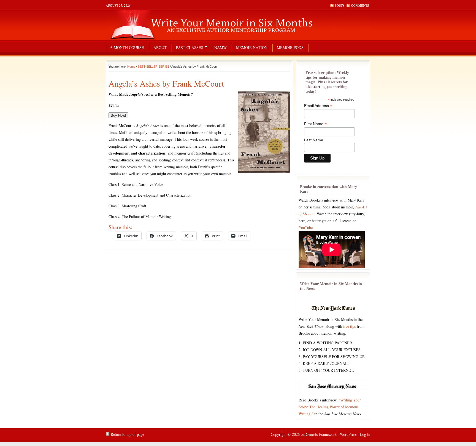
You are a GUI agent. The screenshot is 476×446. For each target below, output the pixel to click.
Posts (339, 5)
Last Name (313, 140)
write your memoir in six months (238, 25)
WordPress (348, 434)
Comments (360, 5)
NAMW (220, 47)
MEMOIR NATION (251, 47)
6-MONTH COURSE (127, 47)
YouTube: (306, 227)
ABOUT (160, 47)
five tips (349, 326)
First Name (315, 123)
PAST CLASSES (187, 48)
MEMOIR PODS (290, 47)
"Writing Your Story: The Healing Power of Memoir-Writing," (330, 406)
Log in (365, 434)
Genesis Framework (321, 434)
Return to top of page (127, 434)
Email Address (318, 105)
